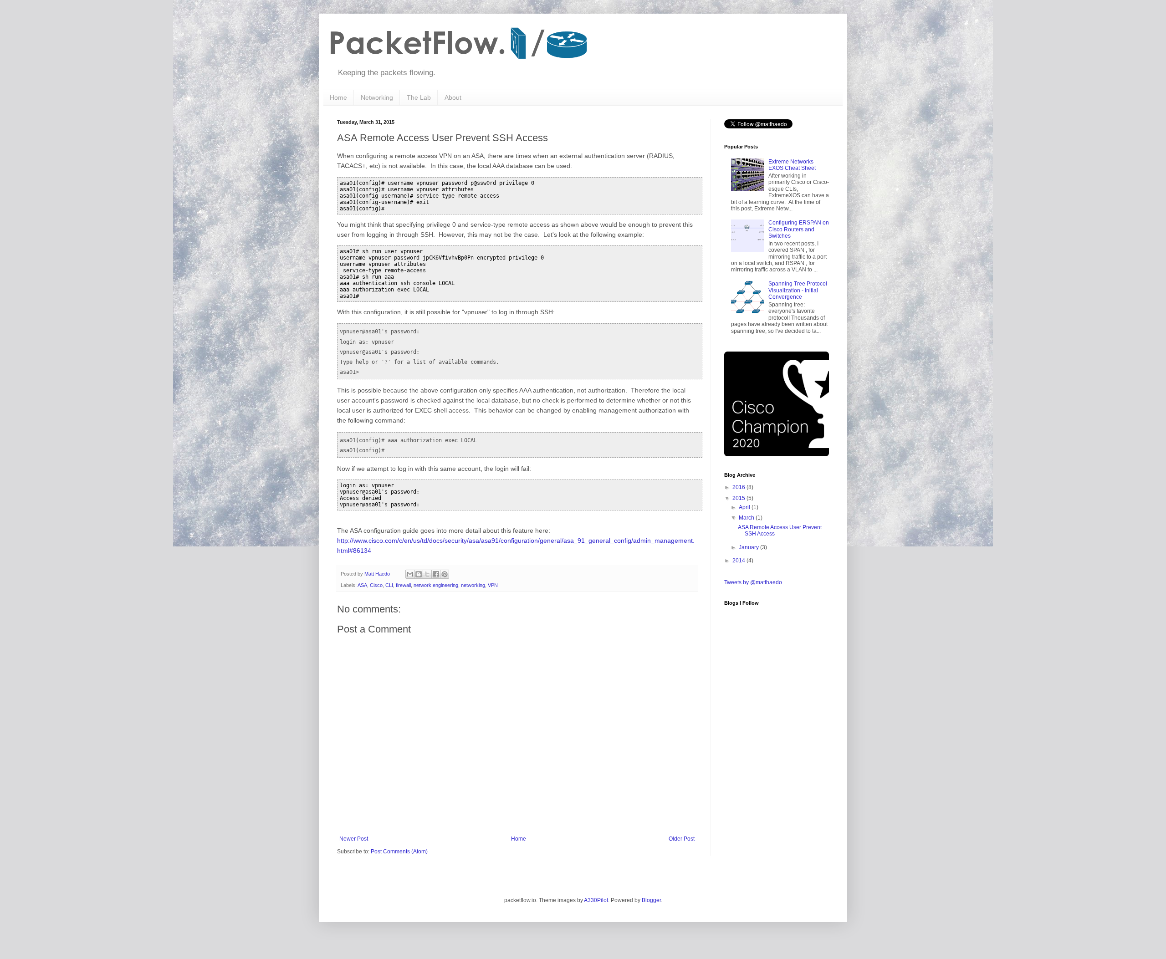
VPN (493, 585)
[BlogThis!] (418, 574)
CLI (389, 585)
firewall (403, 585)
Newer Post (353, 839)
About (453, 97)
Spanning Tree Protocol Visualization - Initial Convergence (797, 290)
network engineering (436, 585)
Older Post (682, 839)
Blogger (651, 900)
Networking (377, 97)
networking (473, 585)
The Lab (419, 97)
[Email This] (409, 574)
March (747, 518)
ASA (362, 585)
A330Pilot (596, 900)
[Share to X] (427, 574)
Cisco (376, 585)
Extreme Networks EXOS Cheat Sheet (792, 164)
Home (338, 97)
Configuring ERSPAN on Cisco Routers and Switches (798, 229)
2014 (739, 560)
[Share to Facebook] (435, 574)
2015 (739, 498)
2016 (739, 487)
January (749, 547)
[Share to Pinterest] (444, 574)
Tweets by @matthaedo (753, 582)
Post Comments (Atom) (399, 851)
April (745, 507)
